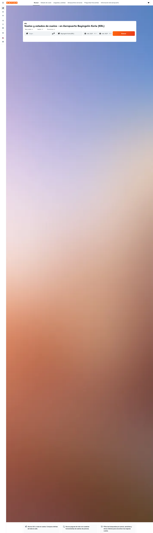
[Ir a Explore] (3, 20)
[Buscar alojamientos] (3, 12)
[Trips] (3, 33)
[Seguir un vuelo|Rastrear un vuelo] (3, 24)
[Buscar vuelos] (3, 8)
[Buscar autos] (3, 15)
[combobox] (29, 29)
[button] (3, 3)
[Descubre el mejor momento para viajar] (3, 28)
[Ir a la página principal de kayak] (11, 3)
